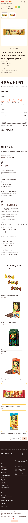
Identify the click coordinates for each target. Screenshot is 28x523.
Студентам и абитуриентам (5, 486)
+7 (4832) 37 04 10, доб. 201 (9, 254)
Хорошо (14, 521)
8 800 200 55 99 (20, 466)
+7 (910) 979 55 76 (6, 245)
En (26, 1)
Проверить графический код (21, 473)
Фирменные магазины (7, 500)
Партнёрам (4, 480)
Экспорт (3, 503)
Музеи (2, 490)
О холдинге (4, 469)
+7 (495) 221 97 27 (6, 186)
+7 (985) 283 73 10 (6, 195)
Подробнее (14, 518)
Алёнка (6, 61)
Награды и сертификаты (21, 86)
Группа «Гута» (5, 506)
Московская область (7, 157)
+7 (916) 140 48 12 (6, 184)
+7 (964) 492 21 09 (6, 241)
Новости (3, 472)
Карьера (3, 482)
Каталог (3, 461)
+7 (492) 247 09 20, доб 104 (9, 229)
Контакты (3, 493)
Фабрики (3, 466)
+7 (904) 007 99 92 (6, 250)
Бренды (3, 464)
